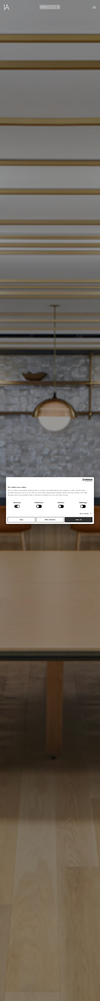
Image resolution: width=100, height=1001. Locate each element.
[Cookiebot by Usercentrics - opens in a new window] (83, 480)
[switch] (39, 506)
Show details (84, 514)
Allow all (79, 520)
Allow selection (50, 520)
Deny (21, 520)
